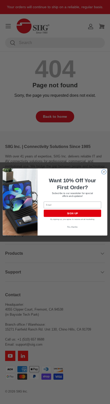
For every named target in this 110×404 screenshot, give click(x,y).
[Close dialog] (104, 171)
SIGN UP (72, 213)
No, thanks (72, 227)
